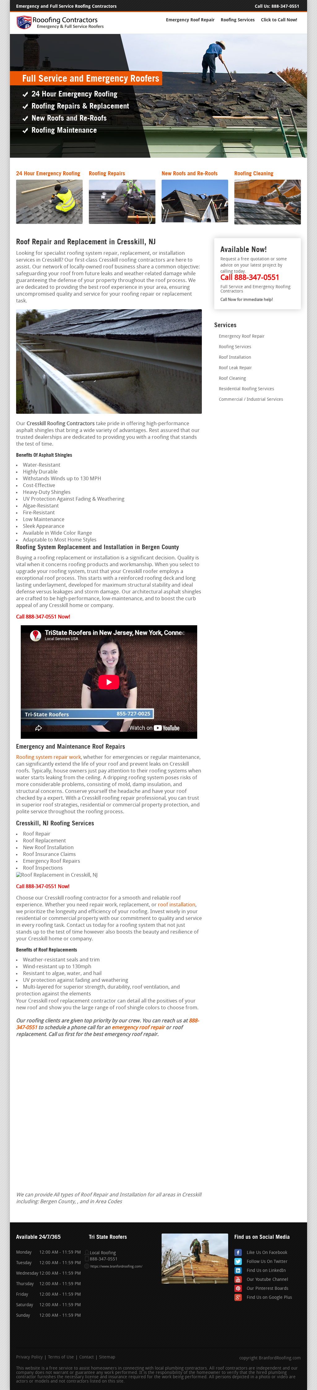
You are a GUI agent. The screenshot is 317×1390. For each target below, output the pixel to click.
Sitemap (107, 1357)
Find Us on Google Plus (269, 1297)
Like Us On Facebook (267, 1253)
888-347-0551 (285, 6)
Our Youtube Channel (267, 1279)
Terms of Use (61, 1357)
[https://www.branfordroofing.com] (63, 28)
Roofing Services (238, 20)
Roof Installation (235, 357)
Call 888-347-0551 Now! (42, 886)
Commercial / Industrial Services (251, 399)
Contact (86, 1357)
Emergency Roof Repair (190, 20)
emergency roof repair (138, 1027)
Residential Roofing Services (246, 389)
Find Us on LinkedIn (266, 1270)
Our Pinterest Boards (267, 1288)
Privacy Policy (29, 1357)
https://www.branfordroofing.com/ (116, 1266)
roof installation (176, 905)
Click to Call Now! (279, 20)
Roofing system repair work (48, 757)
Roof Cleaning (232, 378)
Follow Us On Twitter (267, 1262)
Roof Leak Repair (235, 368)
